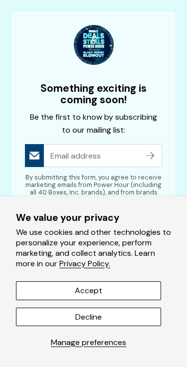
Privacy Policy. (84, 263)
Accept (88, 290)
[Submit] (150, 156)
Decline (88, 317)
